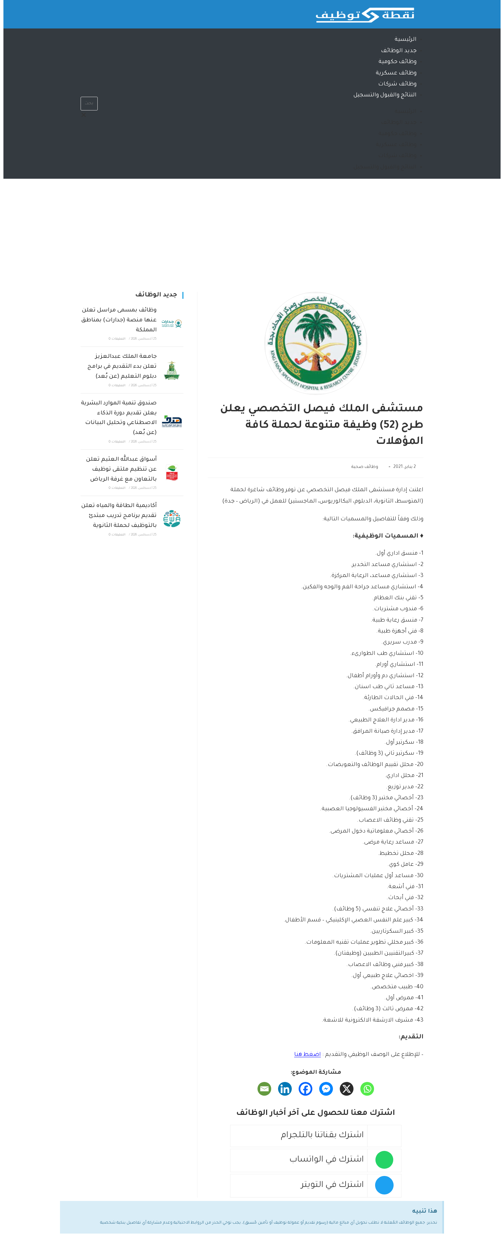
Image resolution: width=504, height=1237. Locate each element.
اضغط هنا (307, 1055)
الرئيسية (406, 40)
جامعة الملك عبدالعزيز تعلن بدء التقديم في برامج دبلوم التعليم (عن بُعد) (122, 367)
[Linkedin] (285, 1089)
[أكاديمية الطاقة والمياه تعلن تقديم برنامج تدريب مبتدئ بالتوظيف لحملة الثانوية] (171, 519)
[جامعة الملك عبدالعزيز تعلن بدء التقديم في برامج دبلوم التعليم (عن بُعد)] (171, 370)
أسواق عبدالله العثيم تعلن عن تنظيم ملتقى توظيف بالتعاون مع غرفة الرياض (121, 470)
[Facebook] (305, 1089)
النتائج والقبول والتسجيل (385, 95)
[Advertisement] (252, 230)
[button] (89, 91)
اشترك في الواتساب (326, 1160)
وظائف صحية (364, 467)
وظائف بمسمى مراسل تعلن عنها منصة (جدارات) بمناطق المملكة (119, 320)
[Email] (264, 1089)
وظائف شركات (397, 84)
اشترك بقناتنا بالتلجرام (322, 1136)
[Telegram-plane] (92, 12)
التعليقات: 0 (117, 339)
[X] (346, 1089)
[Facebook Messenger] (326, 1089)
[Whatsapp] (112, 12)
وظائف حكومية (398, 62)
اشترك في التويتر (332, 1185)
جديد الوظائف (399, 51)
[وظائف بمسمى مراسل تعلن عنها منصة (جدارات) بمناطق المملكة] (171, 323)
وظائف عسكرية (396, 73)
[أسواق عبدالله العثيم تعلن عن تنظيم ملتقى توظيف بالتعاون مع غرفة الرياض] (171, 472)
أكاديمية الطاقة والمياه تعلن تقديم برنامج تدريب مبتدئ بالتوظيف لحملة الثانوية (119, 516)
